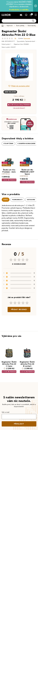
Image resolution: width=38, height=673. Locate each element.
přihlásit (19, 424)
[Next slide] (31, 67)
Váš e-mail (5, 412)
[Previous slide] (7, 67)
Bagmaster (27, 38)
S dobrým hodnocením (26, 143)
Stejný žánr (8, 143)
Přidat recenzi (19, 309)
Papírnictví (10, 25)
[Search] (33, 21)
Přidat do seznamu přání (20, 86)
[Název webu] (6, 15)
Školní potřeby (20, 25)
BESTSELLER (6, 165)
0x (15, 38)
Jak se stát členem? (19, 108)
